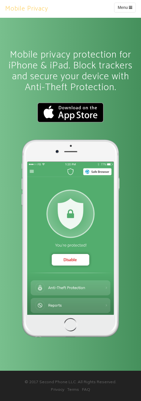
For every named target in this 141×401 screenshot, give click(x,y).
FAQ (86, 389)
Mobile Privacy (26, 8)
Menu (123, 7)
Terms (73, 389)
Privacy (57, 389)
